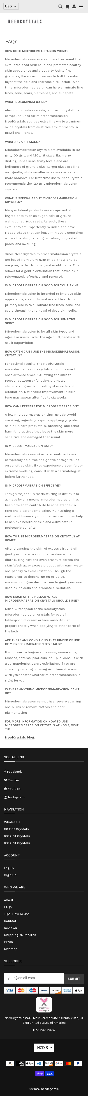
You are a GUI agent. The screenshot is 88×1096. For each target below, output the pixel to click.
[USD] (11, 6)
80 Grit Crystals (16, 829)
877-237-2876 (44, 1030)
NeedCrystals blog (19, 737)
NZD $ (42, 1048)
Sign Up (10, 875)
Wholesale (12, 822)
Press (8, 942)
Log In (9, 868)
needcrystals (50, 1089)
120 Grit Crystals (17, 843)
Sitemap (10, 949)
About (8, 900)
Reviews (10, 928)
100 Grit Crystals (17, 836)
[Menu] (81, 7)
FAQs (8, 907)
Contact (10, 921)
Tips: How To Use (17, 914)
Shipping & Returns (20, 935)
